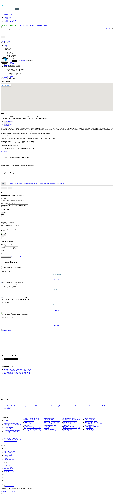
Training (45, 183)
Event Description (8, 121)
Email (2, 245)
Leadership (46, 428)
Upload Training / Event (23, 25)
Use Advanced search (6, 41)
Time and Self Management (10, 438)
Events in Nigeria (8, 14)
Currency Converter (8, 467)
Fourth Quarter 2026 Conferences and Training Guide (17, 369)
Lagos (55, 183)
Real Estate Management (91, 421)
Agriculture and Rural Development (12, 424)
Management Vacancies (9, 451)
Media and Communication (70, 421)
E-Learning (27, 422)
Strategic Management (90, 429)
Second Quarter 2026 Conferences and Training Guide (17, 372)
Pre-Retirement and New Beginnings (72, 428)
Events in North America (10, 20)
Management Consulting (69, 418)
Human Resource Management (51, 422)
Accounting (6, 420)
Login (43, 25)
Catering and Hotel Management (12, 430)
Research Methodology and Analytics (94, 423)
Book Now (12, 65)
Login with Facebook (5, 256)
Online (58, 183)
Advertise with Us (8, 76)
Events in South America (10, 23)
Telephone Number (5, 200)
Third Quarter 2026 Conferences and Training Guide (17, 370)
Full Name (3, 198)
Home (5, 45)
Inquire (18, 65)
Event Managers (8, 455)
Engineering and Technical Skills (32, 428)
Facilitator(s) (7, 125)
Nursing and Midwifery (69, 423)
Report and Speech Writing (91, 422)
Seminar (52, 183)
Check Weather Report (9, 465)
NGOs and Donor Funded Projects (71, 422)
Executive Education (49, 418)
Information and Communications (52, 423)
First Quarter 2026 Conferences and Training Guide (17, 373)
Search (17, 9)
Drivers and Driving (29, 421)
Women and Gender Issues (10, 441)
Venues (5, 458)
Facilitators (6, 456)
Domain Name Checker (9, 468)
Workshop (49, 183)
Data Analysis (37, 183)
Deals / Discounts (8, 124)
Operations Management (69, 426)
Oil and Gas (66, 425)
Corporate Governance (9, 433)
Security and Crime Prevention (92, 426)
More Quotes (7, 408)
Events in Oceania (8, 21)
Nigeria (61, 183)
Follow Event (22, 60)
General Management (49, 419)
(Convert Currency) (4, 151)
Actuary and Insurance (9, 421)
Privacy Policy (12, 491)
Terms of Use (4, 491)
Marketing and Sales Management (71, 419)
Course (41, 183)
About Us (6, 448)
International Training (49, 426)
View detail (57, 279)
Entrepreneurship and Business (32, 429)
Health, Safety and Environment (52, 421)
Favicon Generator (8, 470)
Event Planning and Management (32, 430)
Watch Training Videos (9, 459)
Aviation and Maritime (9, 427)
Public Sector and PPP (90, 418)
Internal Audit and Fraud (50, 425)
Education (26, 425)
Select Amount (4, 205)
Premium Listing (8, 77)
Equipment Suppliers (9, 454)
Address (3, 227)
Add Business (32, 25)
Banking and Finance (9, 428)
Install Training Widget (9, 471)
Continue (3, 212)
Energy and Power (29, 426)
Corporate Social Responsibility (32, 418)
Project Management (68, 429)
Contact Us (39, 25)
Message (3, 230)
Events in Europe (8, 18)
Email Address (4, 202)
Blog (5, 449)
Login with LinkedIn (16, 256)
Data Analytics (32, 183)
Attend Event (29, 60)
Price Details (7, 123)
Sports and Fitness (89, 428)
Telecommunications (90, 430)
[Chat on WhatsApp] (6, 330)
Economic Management (30, 423)
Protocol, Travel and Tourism (70, 430)
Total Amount (4, 206)
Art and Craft (7, 426)
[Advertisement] (57, 343)
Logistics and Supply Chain (50, 430)
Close (2, 214)
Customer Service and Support (31, 419)
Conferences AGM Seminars (11, 431)
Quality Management (90, 419)
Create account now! (21, 249)
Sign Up (47, 25)
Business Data (26, 183)
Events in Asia (7, 17)
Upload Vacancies (8, 452)
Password (3, 247)
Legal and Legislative (49, 429)
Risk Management (89, 425)
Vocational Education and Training (12, 439)
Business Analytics (20, 183)
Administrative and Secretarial (11, 423)
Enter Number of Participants (8, 203)
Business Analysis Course (11, 183)
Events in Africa (8, 16)
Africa (64, 183)
